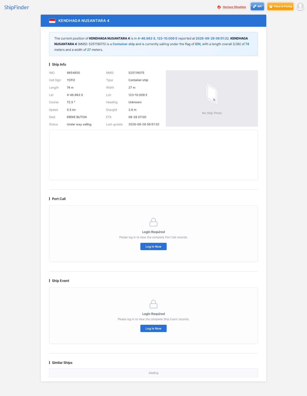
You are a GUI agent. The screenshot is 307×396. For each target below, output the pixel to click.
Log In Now (153, 246)
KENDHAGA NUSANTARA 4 (84, 20)
